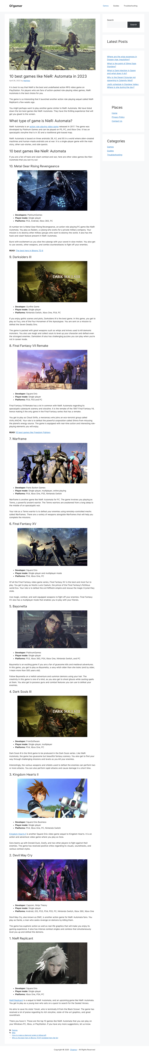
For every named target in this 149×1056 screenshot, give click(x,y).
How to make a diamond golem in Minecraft (29, 1035)
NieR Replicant (16, 1000)
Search (110, 20)
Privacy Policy (118, 117)
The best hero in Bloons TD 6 (29, 250)
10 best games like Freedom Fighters (33, 432)
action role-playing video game (44, 126)
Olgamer (73, 1050)
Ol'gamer (15, 6)
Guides (116, 6)
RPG (13, 1033)
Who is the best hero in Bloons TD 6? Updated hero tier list (35, 1038)
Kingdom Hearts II (17, 834)
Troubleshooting (130, 6)
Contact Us (117, 121)
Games (106, 6)
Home (114, 113)
